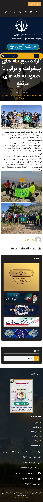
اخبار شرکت (24, 248)
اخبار (20, 92)
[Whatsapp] (15, 11)
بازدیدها (14, 248)
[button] (34, 4)
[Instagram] (20, 11)
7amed (16, 497)
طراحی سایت (25, 497)
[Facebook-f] (36, 11)
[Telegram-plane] (25, 11)
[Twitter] (31, 11)
